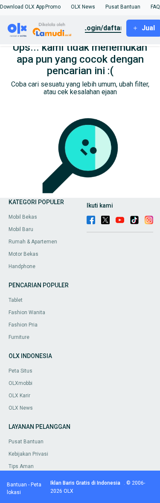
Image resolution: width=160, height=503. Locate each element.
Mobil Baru (21, 229)
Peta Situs (20, 371)
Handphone (22, 266)
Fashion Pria (23, 325)
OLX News (21, 408)
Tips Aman (21, 466)
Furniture (19, 337)
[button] (22, 6)
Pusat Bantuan (26, 442)
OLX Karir (19, 396)
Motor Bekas (23, 254)
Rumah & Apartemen (33, 242)
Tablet (16, 300)
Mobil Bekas (23, 217)
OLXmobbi (20, 383)
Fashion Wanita (27, 312)
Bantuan (17, 485)
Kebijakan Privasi (28, 454)
